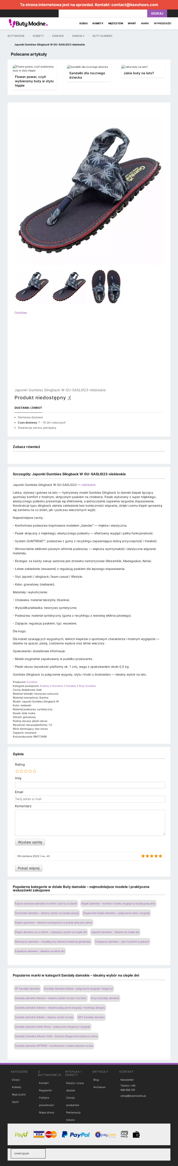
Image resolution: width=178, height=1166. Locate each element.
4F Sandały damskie (27, 988)
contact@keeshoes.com (134, 4)
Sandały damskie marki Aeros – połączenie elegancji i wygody (52, 1026)
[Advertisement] (89, 355)
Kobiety (16, 1087)
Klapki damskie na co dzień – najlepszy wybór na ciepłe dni (51, 932)
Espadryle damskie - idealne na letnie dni (40, 951)
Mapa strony (46, 1112)
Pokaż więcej (29, 868)
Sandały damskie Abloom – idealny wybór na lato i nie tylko (51, 998)
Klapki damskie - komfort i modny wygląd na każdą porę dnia (118, 903)
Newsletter (127, 1079)
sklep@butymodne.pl (133, 1095)
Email (19, 792)
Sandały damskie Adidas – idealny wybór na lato (44, 1017)
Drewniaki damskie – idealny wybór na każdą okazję (47, 913)
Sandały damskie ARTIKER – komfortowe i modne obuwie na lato (54, 1045)
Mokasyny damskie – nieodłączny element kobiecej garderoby (53, 941)
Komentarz (23, 806)
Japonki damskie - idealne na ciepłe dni (115, 932)
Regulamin (45, 1090)
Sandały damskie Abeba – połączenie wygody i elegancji (78, 988)
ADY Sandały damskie (91, 1017)
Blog (96, 1079)
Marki (145, 23)
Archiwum (99, 1087)
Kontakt (44, 1083)
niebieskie (88, 485)
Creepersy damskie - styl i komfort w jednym (122, 941)
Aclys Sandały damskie (105, 998)
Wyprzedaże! (162, 23)
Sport (15, 1101)
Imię (18, 778)
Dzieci (16, 1079)
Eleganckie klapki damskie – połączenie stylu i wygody (116, 913)
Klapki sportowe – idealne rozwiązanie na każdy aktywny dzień (53, 922)
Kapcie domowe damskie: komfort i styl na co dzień (46, 903)
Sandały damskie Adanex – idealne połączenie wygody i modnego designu (60, 1007)
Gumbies (21, 312)
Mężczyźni (19, 1094)
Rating (20, 765)
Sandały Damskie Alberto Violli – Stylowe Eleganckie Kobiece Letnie (56, 1036)
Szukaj (157, 13)
